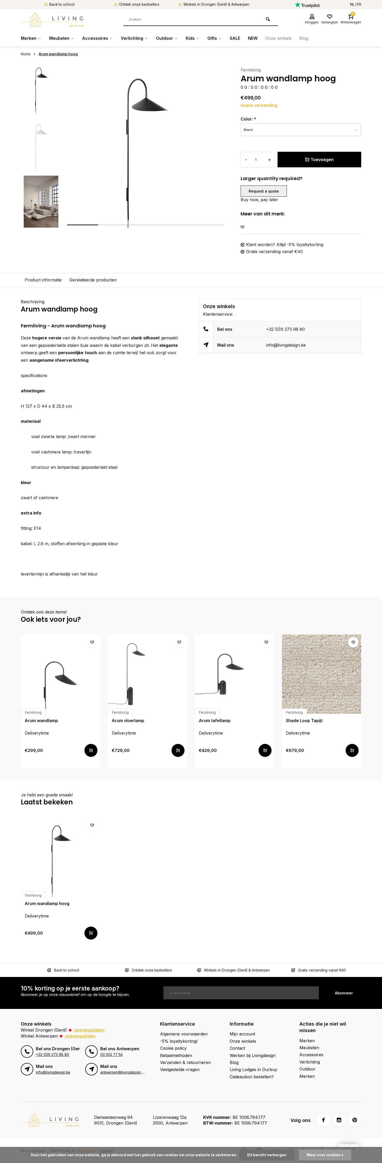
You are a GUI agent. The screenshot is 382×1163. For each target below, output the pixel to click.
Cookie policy (173, 1048)
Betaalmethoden (176, 1055)
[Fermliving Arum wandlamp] (60, 674)
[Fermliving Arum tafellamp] (234, 674)
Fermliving (251, 69)
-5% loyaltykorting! (178, 1041)
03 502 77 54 (111, 1055)
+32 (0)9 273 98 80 (285, 329)
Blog (303, 38)
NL (352, 4)
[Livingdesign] (52, 19)
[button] (41, 223)
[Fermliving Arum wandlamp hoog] (60, 857)
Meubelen (59, 38)
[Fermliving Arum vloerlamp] (147, 674)
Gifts (212, 38)
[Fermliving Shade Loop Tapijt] (321, 674)
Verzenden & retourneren (185, 1062)
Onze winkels (278, 38)
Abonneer (344, 993)
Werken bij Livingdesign (252, 1055)
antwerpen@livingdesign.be (123, 1072)
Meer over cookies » (325, 1155)
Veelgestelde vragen (180, 1069)
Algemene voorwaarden (184, 1033)
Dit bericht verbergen (266, 1155)
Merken (28, 38)
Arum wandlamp (93, 337)
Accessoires (95, 38)
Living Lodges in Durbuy (253, 1069)
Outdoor (164, 38)
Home (25, 54)
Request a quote (264, 191)
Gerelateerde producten (93, 279)
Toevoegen (322, 159)
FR (359, 4)
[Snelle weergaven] (90, 750)
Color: (248, 119)
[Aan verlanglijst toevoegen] (242, 227)
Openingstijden (89, 1030)
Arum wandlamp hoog (58, 54)
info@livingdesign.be (286, 345)
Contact (237, 1048)
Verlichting (132, 38)
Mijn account (242, 1033)
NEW (253, 38)
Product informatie (43, 279)
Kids (190, 38)
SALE (235, 38)
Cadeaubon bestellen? (252, 1076)
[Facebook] (323, 1120)
